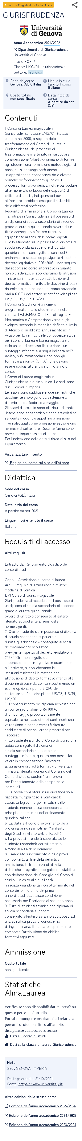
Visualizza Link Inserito (23, 454)
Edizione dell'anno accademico (42, 1105)
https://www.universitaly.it (41, 1083)
